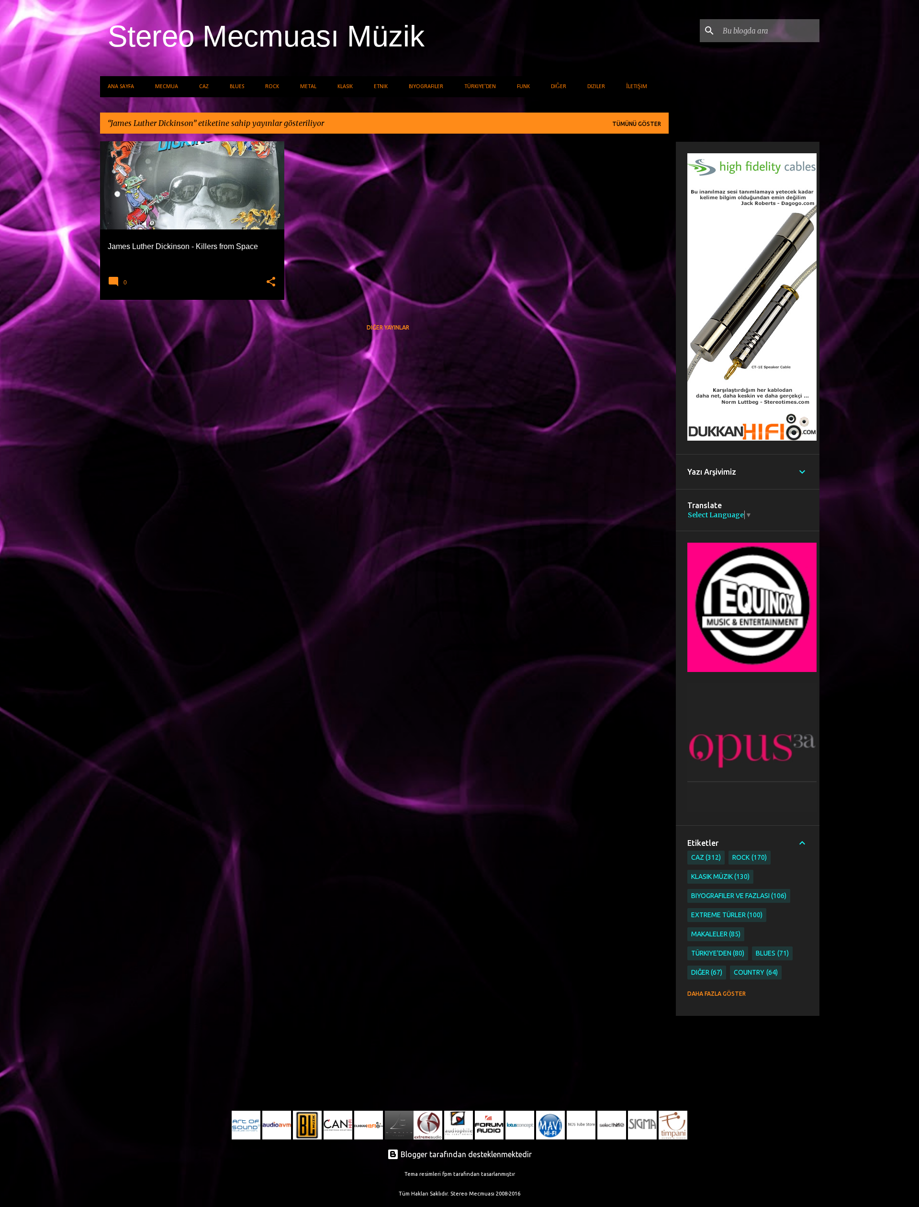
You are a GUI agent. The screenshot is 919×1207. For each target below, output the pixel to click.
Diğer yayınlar (388, 327)
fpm (447, 1174)
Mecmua (166, 87)
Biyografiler (426, 87)
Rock (272, 87)
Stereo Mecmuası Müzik (266, 36)
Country (755, 972)
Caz (204, 87)
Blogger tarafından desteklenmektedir (465, 1154)
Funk (523, 87)
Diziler (596, 87)
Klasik (345, 87)
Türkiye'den (480, 87)
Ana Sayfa (121, 87)
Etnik (381, 87)
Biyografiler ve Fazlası (738, 896)
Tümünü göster (636, 124)
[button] (271, 282)
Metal (308, 87)
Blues (237, 87)
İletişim (636, 87)
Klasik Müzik (719, 876)
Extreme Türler (726, 915)
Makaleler (715, 934)
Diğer (558, 87)
